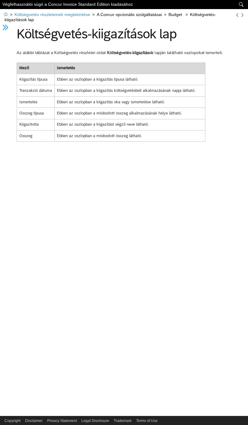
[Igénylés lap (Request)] (237, 15)
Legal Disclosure (95, 421)
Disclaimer (34, 421)
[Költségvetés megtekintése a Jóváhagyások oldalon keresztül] (242, 15)
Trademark (123, 421)
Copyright (13, 421)
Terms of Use (147, 421)
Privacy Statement (62, 421)
